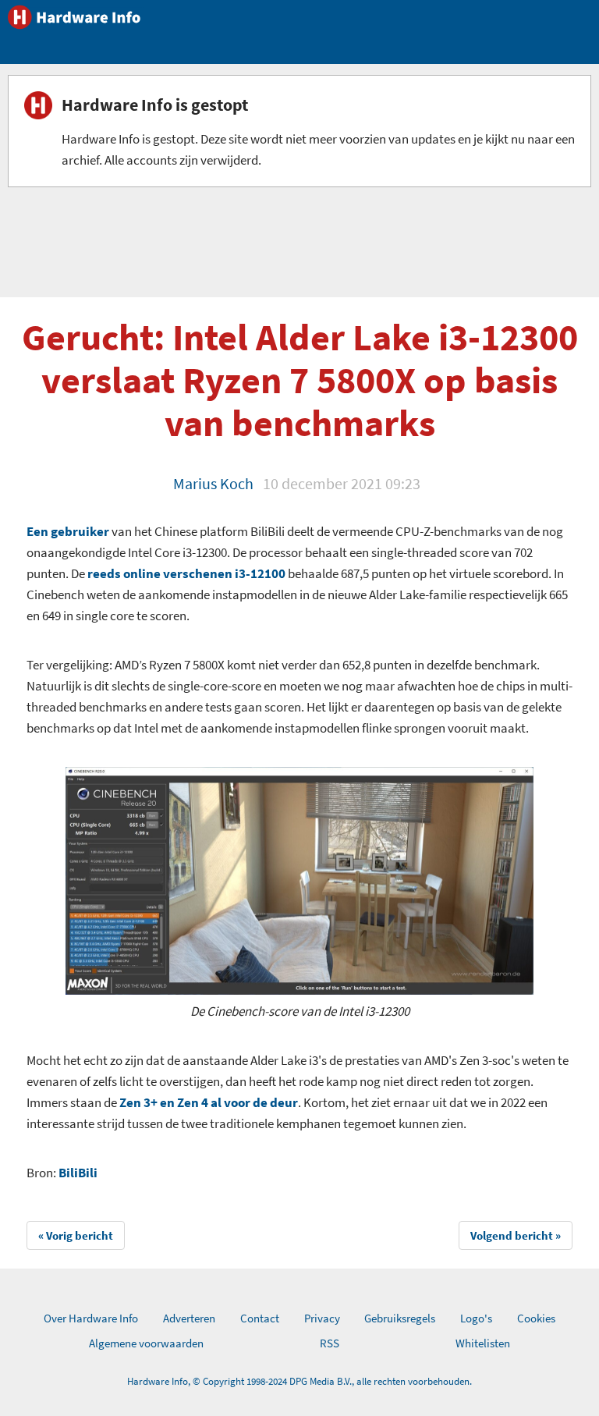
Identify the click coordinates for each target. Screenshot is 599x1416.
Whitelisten (482, 1343)
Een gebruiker (68, 531)
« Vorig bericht (75, 1235)
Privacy (322, 1318)
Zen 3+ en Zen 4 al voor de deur (208, 1102)
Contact (259, 1318)
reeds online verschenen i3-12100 (186, 573)
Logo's (476, 1318)
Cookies (536, 1318)
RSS (329, 1343)
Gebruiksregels (399, 1318)
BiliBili (77, 1172)
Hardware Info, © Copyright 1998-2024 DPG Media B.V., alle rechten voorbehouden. (299, 1381)
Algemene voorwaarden (146, 1343)
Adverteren (189, 1318)
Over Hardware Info (91, 1318)
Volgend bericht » (515, 1235)
